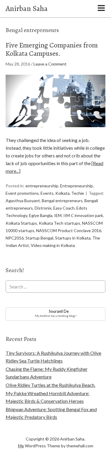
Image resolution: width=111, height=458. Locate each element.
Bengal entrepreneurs (62, 200)
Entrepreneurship (76, 185)
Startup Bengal (39, 237)
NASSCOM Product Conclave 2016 (68, 230)
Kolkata (62, 193)
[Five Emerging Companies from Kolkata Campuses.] (56, 132)
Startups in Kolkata (73, 237)
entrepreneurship (41, 185)
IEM (58, 215)
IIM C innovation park (83, 215)
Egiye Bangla (40, 215)
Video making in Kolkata (53, 245)
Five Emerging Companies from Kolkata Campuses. (52, 49)
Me (21, 445)
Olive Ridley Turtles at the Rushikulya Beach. (50, 385)
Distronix (43, 207)
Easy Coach (64, 207)
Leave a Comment (50, 63)
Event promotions (22, 193)
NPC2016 (15, 237)
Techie (77, 193)
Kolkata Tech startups (59, 223)
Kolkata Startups (21, 223)
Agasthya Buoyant (23, 200)
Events (47, 193)
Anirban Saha (27, 8)
